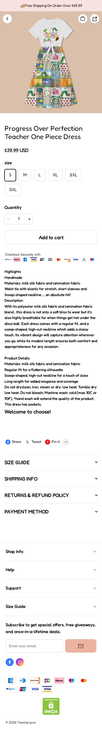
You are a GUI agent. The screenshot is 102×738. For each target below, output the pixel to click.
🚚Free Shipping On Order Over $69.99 (51, 5)
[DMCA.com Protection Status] (51, 713)
